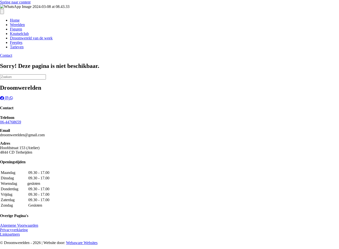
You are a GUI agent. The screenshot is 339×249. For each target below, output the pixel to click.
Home (15, 20)
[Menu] (2, 11)
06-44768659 (10, 122)
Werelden (17, 25)
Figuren (16, 29)
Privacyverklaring (14, 230)
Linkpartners (10, 234)
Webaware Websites (82, 243)
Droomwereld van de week (31, 38)
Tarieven (17, 47)
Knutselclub (19, 33)
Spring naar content (15, 2)
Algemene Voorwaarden (19, 225)
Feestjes (16, 42)
